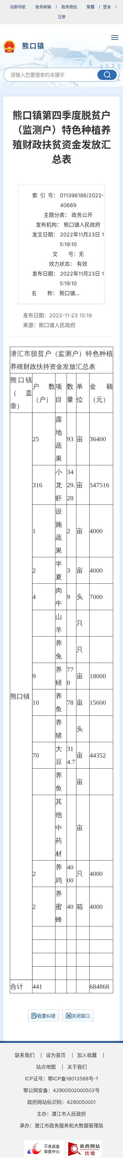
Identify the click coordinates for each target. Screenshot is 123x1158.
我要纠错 (46, 1015)
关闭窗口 (81, 1015)
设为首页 (56, 1055)
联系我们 (24, 1055)
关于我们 (77, 1067)
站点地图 (46, 1067)
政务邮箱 (43, 7)
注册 (62, 16)
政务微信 (69, 7)
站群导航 (18, 7)
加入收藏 (87, 1055)
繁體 (90, 7)
